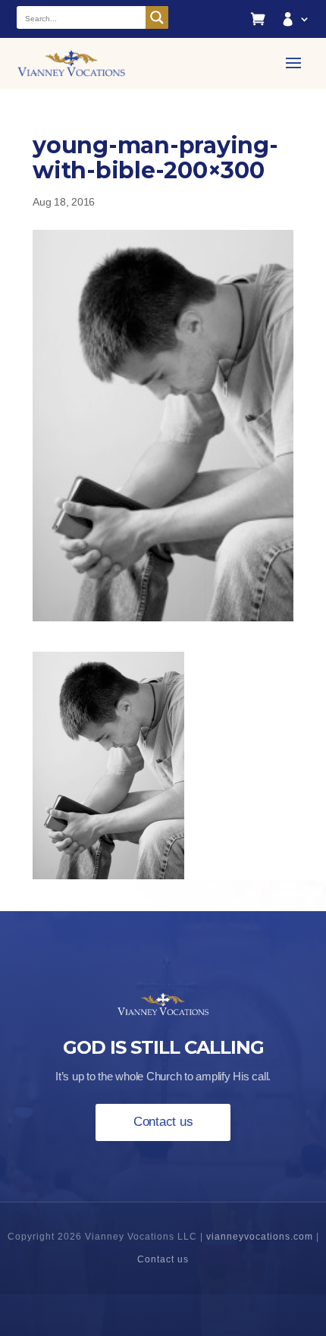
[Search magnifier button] (157, 17)
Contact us (163, 1121)
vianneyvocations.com (259, 1236)
